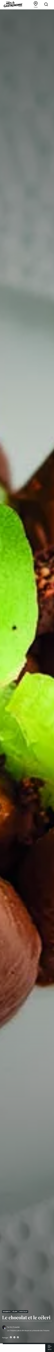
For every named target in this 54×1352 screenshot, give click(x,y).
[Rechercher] (46, 4)
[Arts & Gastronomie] (13, 4)
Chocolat (23, 1312)
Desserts (6, 1312)
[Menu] (49, 1347)
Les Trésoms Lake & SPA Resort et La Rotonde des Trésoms (28, 1330)
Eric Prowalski (15, 1327)
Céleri (14, 1312)
